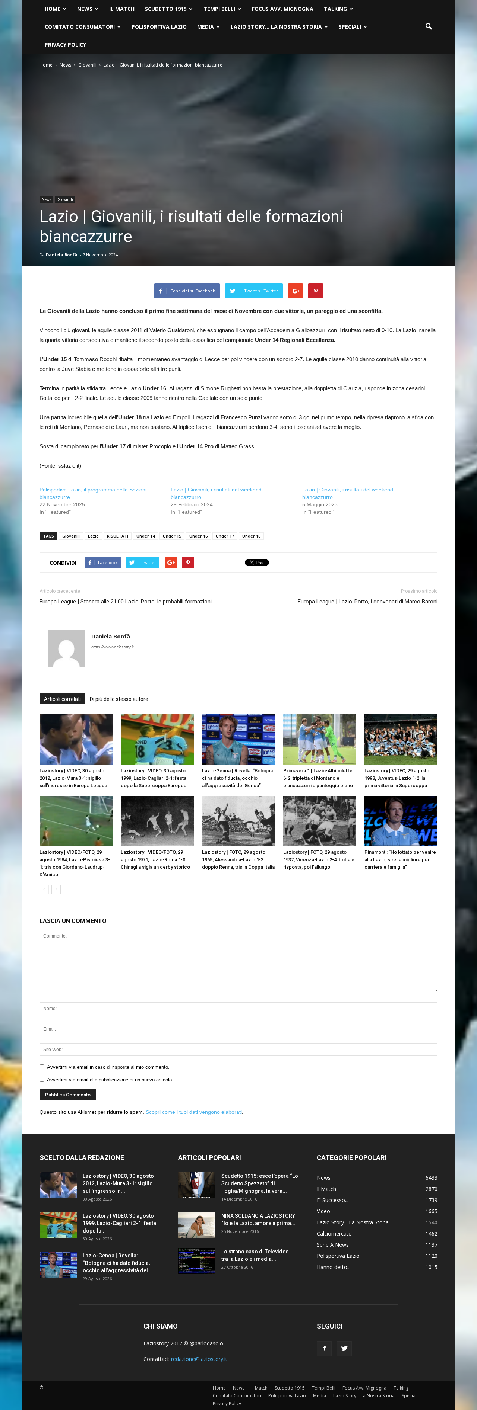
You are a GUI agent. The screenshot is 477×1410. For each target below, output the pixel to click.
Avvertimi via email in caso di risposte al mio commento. (108, 1067)
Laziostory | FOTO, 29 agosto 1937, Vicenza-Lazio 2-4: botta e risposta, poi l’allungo (318, 859)
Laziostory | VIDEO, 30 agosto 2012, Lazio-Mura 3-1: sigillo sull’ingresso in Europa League (73, 778)
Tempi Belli (219, 8)
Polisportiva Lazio (159, 26)
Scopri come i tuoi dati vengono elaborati (194, 1112)
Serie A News (333, 1244)
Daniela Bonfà (62, 254)
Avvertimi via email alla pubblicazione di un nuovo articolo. (110, 1080)
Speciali (350, 26)
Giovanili (65, 199)
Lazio (93, 536)
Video (323, 1211)
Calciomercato (334, 1233)
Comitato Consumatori (80, 26)
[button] (428, 27)
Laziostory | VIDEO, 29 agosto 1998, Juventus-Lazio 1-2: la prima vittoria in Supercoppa (396, 778)
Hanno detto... (334, 1266)
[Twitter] (344, 1348)
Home (52, 8)
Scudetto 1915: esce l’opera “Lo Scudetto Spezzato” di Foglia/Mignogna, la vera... (259, 1183)
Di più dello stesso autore (119, 699)
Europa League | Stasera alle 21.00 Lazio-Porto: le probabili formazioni (126, 601)
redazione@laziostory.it (199, 1358)
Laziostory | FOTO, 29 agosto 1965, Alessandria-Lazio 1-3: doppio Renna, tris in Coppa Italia (238, 859)
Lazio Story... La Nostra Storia (353, 1222)
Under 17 (225, 536)
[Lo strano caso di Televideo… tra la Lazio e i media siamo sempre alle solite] (196, 1261)
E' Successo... (332, 1200)
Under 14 (145, 536)
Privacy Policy (65, 44)
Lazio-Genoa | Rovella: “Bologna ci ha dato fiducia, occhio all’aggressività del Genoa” (237, 778)
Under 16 (198, 536)
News (84, 8)
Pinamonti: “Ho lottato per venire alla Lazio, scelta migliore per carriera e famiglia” (400, 859)
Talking (335, 8)
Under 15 (172, 536)
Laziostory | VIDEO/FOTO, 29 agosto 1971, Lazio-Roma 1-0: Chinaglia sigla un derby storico (155, 859)
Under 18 (251, 536)
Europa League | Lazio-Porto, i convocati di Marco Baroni (367, 601)
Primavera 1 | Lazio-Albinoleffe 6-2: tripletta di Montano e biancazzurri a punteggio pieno (318, 778)
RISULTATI (117, 536)
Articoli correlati (62, 699)
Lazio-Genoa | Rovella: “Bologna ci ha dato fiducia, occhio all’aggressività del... (117, 1263)
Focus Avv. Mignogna (282, 8)
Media (205, 26)
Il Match (122, 8)
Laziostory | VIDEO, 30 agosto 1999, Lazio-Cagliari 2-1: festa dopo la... (119, 1223)
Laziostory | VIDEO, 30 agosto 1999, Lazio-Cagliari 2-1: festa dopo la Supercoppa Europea (153, 778)
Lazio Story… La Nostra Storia (276, 26)
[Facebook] (324, 1348)
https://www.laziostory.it (112, 647)
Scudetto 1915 (166, 8)
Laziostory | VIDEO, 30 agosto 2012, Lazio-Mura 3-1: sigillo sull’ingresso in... (118, 1183)
